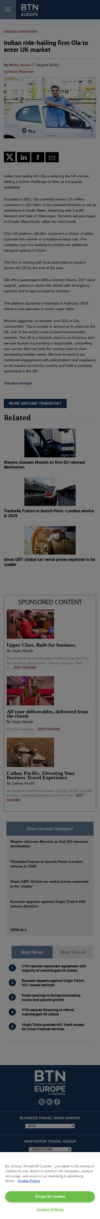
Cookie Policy (29, 1181)
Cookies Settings (50, 1209)
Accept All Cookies (50, 1196)
